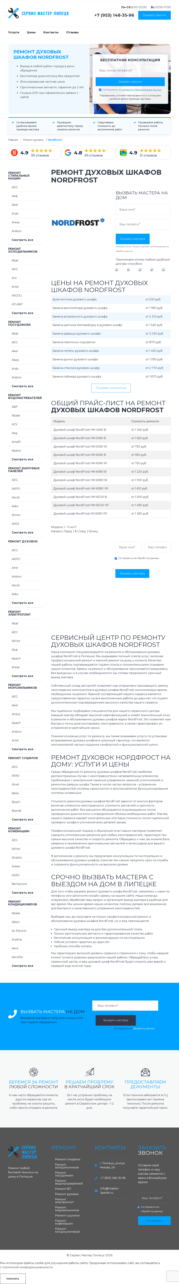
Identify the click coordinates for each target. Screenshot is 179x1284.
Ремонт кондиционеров (22, 903)
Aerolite (17, 957)
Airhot (16, 641)
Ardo (15, 213)
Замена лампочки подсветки (73, 342)
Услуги (13, 32)
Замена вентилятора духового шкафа (79, 308)
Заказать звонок (154, 15)
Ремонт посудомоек (19, 323)
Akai (14, 196)
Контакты (51, 32)
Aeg (14, 433)
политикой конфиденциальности (27, 1267)
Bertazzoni (19, 884)
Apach (16, 658)
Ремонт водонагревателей (25, 396)
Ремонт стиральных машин (19, 175)
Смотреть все (22, 240)
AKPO (16, 488)
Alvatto (17, 857)
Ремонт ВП (63, 1188)
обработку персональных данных (142, 90)
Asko (15, 506)
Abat (15, 260)
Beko (15, 793)
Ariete (16, 866)
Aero (15, 948)
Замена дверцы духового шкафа (76, 333)
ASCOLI (17, 295)
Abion (16, 922)
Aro (14, 278)
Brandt (17, 810)
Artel (15, 286)
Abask (16, 415)
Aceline (17, 939)
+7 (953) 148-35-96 (114, 15)
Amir (15, 567)
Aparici (16, 450)
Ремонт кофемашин (18, 830)
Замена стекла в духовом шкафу (76, 368)
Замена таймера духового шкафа (76, 376)
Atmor (16, 515)
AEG (15, 187)
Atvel (15, 784)
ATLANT (17, 304)
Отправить (154, 1220)
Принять (12, 1279)
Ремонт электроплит (19, 613)
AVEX (15, 523)
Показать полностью (111, 388)
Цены (31, 32)
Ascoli (16, 497)
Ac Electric (19, 930)
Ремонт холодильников (22, 250)
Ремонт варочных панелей (24, 470)
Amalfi (16, 441)
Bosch (16, 802)
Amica (16, 714)
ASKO (16, 775)
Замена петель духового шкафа (75, 350)
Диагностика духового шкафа (74, 299)
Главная (13, 139)
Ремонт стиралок (67, 1159)
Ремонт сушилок (23, 758)
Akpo (15, 360)
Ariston (17, 231)
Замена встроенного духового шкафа (79, 316)
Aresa (15, 222)
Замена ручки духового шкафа (75, 359)
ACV (14, 424)
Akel (15, 204)
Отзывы (72, 32)
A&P (15, 406)
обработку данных (124, 251)
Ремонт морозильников (22, 686)
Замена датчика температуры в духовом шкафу (87, 325)
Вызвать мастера (132, 239)
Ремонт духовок (33, 139)
